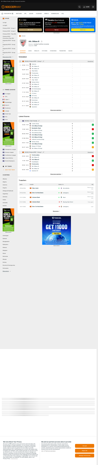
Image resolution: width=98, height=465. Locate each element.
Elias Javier (35, 188)
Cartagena (66, 193)
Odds (30, 50)
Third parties (14, 458)
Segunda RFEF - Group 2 (9, 45)
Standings (53, 50)
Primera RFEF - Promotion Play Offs (8, 37)
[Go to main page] (15, 6)
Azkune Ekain (36, 197)
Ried (64, 197)
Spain (23, 36)
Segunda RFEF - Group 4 (9, 53)
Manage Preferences (84, 455)
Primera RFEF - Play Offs (9, 34)
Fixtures (44, 50)
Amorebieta (66, 188)
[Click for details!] (56, 65)
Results (36, 50)
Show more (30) (7, 57)
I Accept (84, 446)
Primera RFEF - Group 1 (9, 28)
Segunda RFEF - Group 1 (9, 41)
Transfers (62, 50)
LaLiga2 (5, 25)
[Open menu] (93, 7)
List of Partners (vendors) (48, 451)
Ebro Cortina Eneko (37, 193)
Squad (70, 50)
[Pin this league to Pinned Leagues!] (43, 61)
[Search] (79, 7)
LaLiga (4, 22)
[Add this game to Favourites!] (20, 65)
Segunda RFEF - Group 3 (9, 49)
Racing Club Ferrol (68, 202)
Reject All (84, 450)
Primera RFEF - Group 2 (9, 31)
